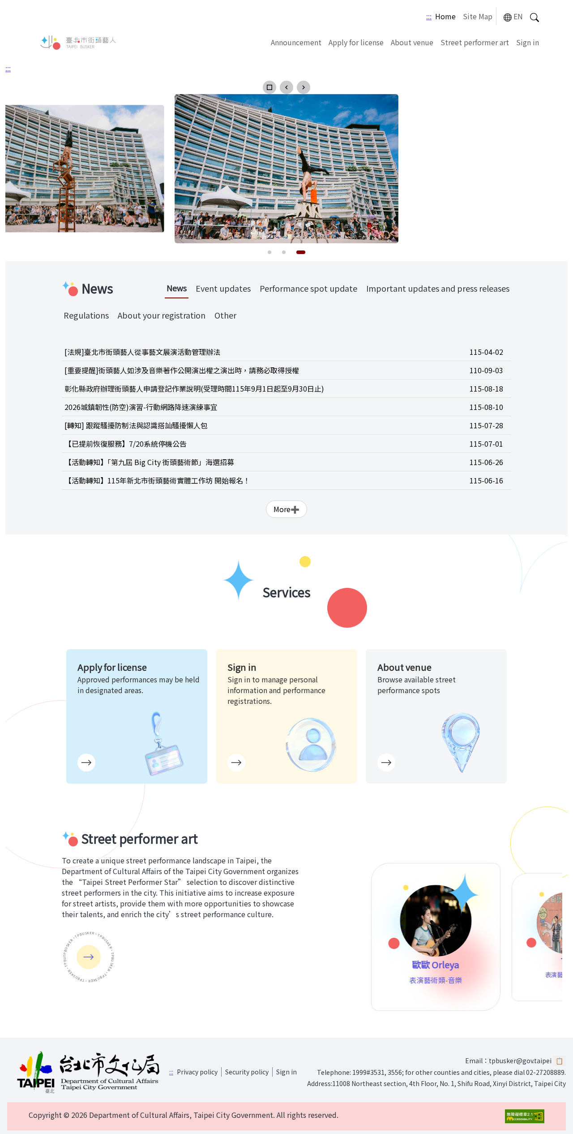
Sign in (527, 42)
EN (518, 16)
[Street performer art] (89, 957)
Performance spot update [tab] (308, 288)
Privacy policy (197, 1071)
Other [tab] (225, 315)
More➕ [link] (286, 509)
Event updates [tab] (223, 288)
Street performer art (474, 42)
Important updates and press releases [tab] (437, 288)
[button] (269, 87)
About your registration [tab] (161, 315)
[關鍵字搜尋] (534, 16)
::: (429, 16)
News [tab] (177, 287)
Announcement (296, 42)
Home (445, 16)
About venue (412, 42)
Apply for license (356, 42)
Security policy (247, 1071)
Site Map (477, 16)
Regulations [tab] (86, 315)
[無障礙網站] (524, 1116)
